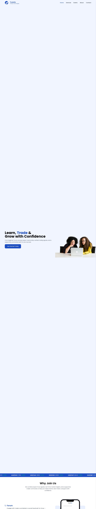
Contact (88, 3)
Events (75, 3)
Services (68, 3)
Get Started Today (13, 246)
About (82, 3)
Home (62, 3)
